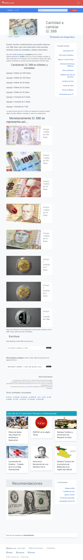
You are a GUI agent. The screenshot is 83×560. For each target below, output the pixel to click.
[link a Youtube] (31, 552)
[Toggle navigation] (78, 3)
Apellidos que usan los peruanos (67, 76)
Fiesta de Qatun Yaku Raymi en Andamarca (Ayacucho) (15, 436)
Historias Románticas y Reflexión (67, 65)
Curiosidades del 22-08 (66, 501)
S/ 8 (39, 397)
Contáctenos (51, 548)
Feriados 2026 (69, 488)
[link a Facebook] (20, 552)
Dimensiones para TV (67, 94)
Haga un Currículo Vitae (66, 59)
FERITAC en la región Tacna (41, 433)
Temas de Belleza (68, 90)
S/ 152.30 (23, 399)
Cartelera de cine (68, 491)
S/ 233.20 (24, 397)
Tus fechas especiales (67, 498)
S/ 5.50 (8, 397)
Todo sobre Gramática (66, 55)
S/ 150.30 (16, 397)
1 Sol (26, 107)
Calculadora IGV (68, 51)
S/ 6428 (9, 399)
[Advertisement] (66, 516)
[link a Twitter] (9, 552)
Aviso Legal (21, 548)
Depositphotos (29, 535)
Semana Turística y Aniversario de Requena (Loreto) (65, 435)
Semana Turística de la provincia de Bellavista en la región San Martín (65, 465)
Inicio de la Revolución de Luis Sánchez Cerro (40, 464)
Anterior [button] (10, 36)
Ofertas (29, 332)
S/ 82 (43, 397)
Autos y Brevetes (68, 70)
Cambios (10, 10)
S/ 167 (49, 397)
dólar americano (18, 54)
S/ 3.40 (15, 399)
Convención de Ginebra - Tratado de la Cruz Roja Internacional (16, 465)
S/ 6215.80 (40, 399)
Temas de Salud (68, 85)
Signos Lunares (69, 495)
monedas (26, 50)
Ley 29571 (29, 386)
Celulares (74, 10)
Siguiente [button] (17, 36)
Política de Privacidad (36, 548)
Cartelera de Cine (68, 81)
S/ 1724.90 (31, 399)
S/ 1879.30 (32, 397)
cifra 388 (20, 341)
